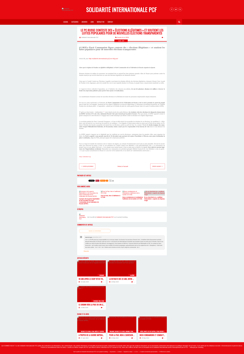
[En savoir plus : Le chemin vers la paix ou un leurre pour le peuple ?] (91, 298)
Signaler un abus (128, 351)
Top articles (113, 351)
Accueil (65, 22)
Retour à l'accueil (123, 166)
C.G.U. (136, 351)
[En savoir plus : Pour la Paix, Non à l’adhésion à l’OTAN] (122, 328)
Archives (84, 22)
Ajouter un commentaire (95, 231)
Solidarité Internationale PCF (121, 9)
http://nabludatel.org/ (85, 156)
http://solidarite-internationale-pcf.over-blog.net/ (103, 58)
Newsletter (100, 22)
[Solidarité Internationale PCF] (82, 216)
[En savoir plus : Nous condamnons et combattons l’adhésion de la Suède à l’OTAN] (152, 328)
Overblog (200, 347)
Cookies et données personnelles (149, 351)
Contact (110, 22)
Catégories (74, 22)
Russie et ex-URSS (123, 37)
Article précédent (88, 166)
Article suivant (156, 166)
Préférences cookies (165, 351)
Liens (92, 22)
